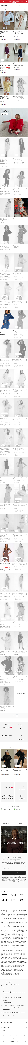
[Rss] (24, 1035)
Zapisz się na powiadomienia (10, 988)
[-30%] (7, 52)
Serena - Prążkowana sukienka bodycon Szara (19, 535)
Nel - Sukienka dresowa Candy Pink (5, 274)
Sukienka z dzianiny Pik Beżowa (5, 652)
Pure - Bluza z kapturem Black (4, 769)
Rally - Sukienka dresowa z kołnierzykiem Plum (5, 64)
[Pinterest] (10, 1035)
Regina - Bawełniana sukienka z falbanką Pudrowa (19, 390)
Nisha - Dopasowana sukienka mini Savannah (19, 190)
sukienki (22, 925)
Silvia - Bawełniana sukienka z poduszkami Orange (19, 479)
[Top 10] (7, 758)
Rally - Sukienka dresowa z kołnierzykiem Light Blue (4, 33)
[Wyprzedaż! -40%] (21, 262)
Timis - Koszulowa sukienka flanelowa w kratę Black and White (19, 97)
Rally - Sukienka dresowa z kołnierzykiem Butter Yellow (5, 98)
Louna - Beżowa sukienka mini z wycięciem (4, 420)
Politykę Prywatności (14, 881)
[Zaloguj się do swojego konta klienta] (19, 5)
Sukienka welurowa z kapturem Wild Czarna (19, 652)
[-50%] (7, 147)
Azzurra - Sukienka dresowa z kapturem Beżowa (19, 449)
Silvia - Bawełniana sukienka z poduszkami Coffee (5, 506)
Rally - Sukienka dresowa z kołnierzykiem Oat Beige (18, 33)
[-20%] (21, 582)
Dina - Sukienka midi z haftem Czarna (5, 245)
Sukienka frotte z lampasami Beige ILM (19, 564)
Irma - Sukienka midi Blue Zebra (19, 245)
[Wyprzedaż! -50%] (21, 348)
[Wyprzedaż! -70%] (21, 611)
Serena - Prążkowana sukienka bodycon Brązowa (5, 565)
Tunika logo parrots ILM (19, 677)
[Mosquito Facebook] (3, 1035)
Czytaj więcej (6, 1009)
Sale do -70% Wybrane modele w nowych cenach (14, 2)
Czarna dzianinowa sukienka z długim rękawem (5, 678)
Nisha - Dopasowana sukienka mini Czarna (5, 189)
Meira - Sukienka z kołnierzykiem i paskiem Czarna (18, 159)
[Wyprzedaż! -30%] (21, 666)
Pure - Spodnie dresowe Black (17, 769)
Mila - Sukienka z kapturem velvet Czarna (18, 361)
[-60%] (21, 407)
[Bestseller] (20, 758)
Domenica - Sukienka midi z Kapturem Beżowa (5, 623)
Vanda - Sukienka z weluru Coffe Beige (5, 594)
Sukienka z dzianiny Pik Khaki (19, 622)
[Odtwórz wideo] (14, 837)
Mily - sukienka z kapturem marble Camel (18, 331)
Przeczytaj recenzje (7, 1002)
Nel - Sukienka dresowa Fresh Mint (5, 302)
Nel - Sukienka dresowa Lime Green (19, 302)
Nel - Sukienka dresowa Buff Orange (19, 274)
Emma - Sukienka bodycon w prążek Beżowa (4, 361)
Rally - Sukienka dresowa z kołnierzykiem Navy (18, 64)
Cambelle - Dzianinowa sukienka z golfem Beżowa (5, 219)
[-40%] (7, 262)
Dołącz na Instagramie (8, 1015)
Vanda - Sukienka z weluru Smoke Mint (19, 594)
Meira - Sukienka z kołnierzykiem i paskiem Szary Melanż (4, 159)
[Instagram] (16, 1035)
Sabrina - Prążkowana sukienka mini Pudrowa (5, 535)
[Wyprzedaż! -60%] (7, 407)
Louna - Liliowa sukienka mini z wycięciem (18, 420)
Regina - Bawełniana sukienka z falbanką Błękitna (5, 390)
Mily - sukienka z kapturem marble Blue (4, 331)
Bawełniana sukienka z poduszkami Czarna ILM (5, 479)
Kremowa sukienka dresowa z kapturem (5, 449)
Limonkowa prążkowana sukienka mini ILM (19, 506)
